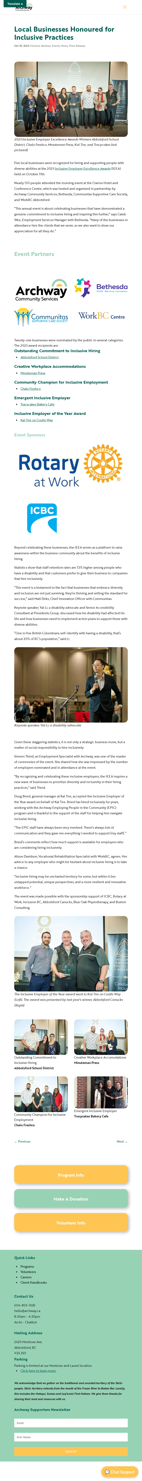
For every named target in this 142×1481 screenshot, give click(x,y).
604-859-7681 (24, 1305)
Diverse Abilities (41, 46)
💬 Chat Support (120, 1471)
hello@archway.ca (27, 1310)
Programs (27, 1266)
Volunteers (28, 1272)
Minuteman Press (33, 373)
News (64, 46)
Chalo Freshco (31, 388)
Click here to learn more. (38, 1370)
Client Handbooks (34, 1282)
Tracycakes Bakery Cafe (38, 404)
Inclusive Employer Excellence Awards (83, 168)
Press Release (77, 46)
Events (56, 46)
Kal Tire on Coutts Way (37, 420)
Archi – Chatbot (25, 1322)
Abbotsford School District (40, 357)
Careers (26, 1277)
